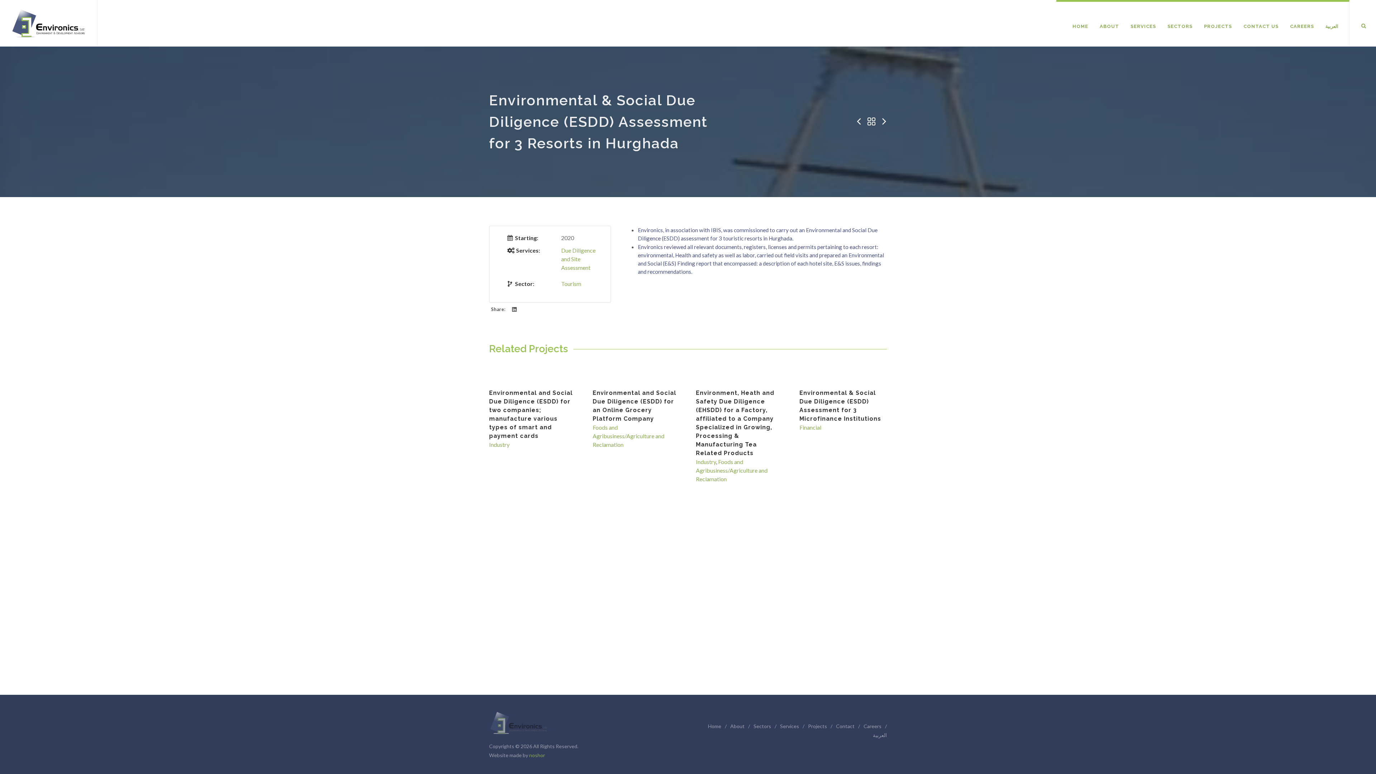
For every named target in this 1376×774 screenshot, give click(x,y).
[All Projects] (871, 122)
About (737, 726)
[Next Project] (884, 122)
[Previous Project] (858, 122)
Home (714, 726)
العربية (880, 735)
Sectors (762, 726)
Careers (873, 726)
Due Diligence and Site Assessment (578, 259)
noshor (537, 755)
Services (789, 726)
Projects (817, 726)
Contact (845, 726)
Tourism (571, 283)
